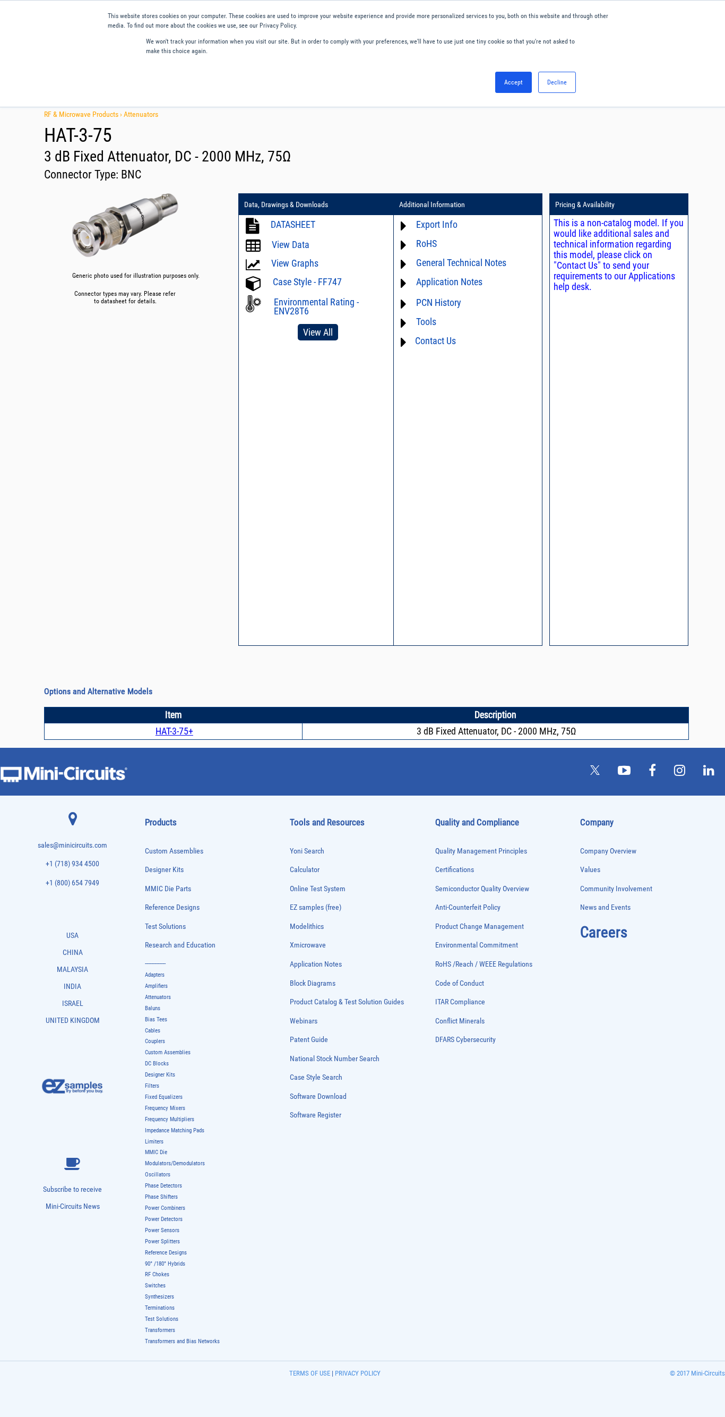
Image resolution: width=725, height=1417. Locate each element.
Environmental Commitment (476, 945)
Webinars (303, 1021)
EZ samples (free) (315, 907)
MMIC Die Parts (168, 888)
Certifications (454, 869)
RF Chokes (157, 1274)
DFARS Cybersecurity (465, 1039)
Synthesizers (159, 1296)
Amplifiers (156, 986)
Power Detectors (164, 1219)
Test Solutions (165, 926)
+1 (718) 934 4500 (72, 863)
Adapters (155, 974)
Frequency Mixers (165, 1108)
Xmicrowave (308, 945)
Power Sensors (162, 1230)
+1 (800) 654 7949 (72, 882)
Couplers (155, 1041)
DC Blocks (157, 1063)
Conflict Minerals (460, 1021)
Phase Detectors (163, 1185)
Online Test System (318, 888)
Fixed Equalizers (164, 1097)
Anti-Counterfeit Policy (467, 907)
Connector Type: (82, 174)
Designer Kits (164, 869)
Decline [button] (557, 82)
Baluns (152, 1008)
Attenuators (141, 114)
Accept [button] (513, 82)
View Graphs (294, 263)
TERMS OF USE (309, 1373)
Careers (603, 932)
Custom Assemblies (174, 851)
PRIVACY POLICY (357, 1373)
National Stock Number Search (334, 1058)
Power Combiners (165, 1208)
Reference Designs (172, 907)
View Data (290, 244)
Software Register (315, 1115)
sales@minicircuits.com (72, 845)
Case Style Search (316, 1077)
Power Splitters (162, 1241)
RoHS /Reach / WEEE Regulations (483, 964)
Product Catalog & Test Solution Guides (347, 1001)
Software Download (318, 1096)
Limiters (154, 1141)
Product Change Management (479, 926)
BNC (131, 174)
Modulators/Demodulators (175, 1163)
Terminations (160, 1307)
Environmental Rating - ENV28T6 (316, 306)
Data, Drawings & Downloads (286, 204)
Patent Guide (309, 1039)
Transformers (160, 1330)
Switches (155, 1285)
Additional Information (432, 204)
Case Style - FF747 (307, 281)
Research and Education (180, 945)
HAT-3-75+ (174, 731)
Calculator (305, 869)
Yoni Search (307, 851)
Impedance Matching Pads (174, 1130)
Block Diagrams (312, 983)
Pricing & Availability (585, 204)
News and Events (605, 907)
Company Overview (608, 851)
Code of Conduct (459, 983)
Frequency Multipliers (169, 1119)
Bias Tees (156, 1019)
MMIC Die (156, 1152)
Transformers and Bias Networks (182, 1341)
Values (590, 869)
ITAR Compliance (460, 1001)
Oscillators (157, 1174)
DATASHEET (293, 224)
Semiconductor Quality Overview (482, 888)
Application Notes (316, 964)
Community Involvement (616, 888)
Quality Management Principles (481, 851)
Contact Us (435, 340)
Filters (152, 1085)
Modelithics (307, 926)
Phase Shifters (161, 1196)
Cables (152, 1030)
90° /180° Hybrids (165, 1263)
